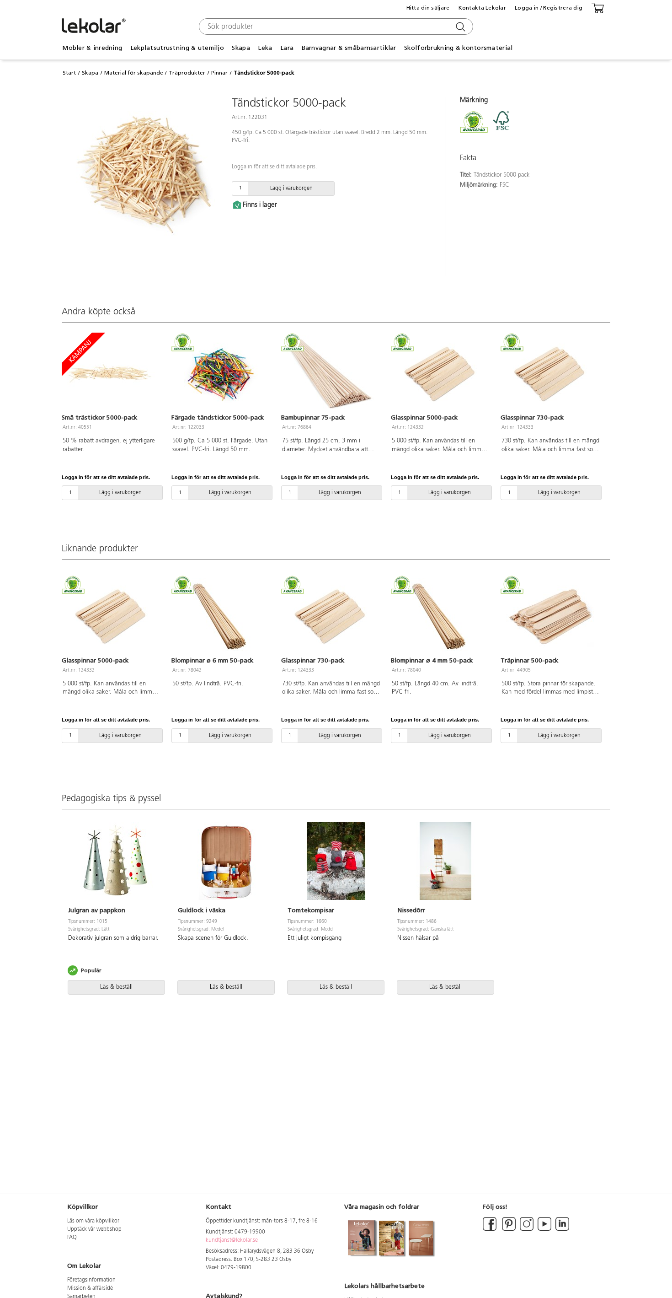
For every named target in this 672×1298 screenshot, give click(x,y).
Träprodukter (187, 73)
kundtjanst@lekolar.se (232, 1240)
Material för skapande (133, 73)
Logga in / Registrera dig (548, 8)
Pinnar (219, 73)
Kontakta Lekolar (482, 8)
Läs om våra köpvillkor (93, 1221)
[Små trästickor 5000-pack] (111, 374)
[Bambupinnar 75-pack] (330, 374)
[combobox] (334, 26)
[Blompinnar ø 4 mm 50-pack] (440, 617)
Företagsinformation (91, 1280)
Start (69, 73)
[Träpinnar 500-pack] (550, 617)
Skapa (90, 73)
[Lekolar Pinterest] (508, 1229)
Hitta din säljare (428, 8)
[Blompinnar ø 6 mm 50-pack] (220, 617)
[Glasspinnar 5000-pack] (440, 374)
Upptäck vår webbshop (94, 1229)
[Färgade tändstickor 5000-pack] (220, 374)
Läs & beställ (116, 987)
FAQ (72, 1237)
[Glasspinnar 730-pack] (550, 374)
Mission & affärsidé (90, 1288)
